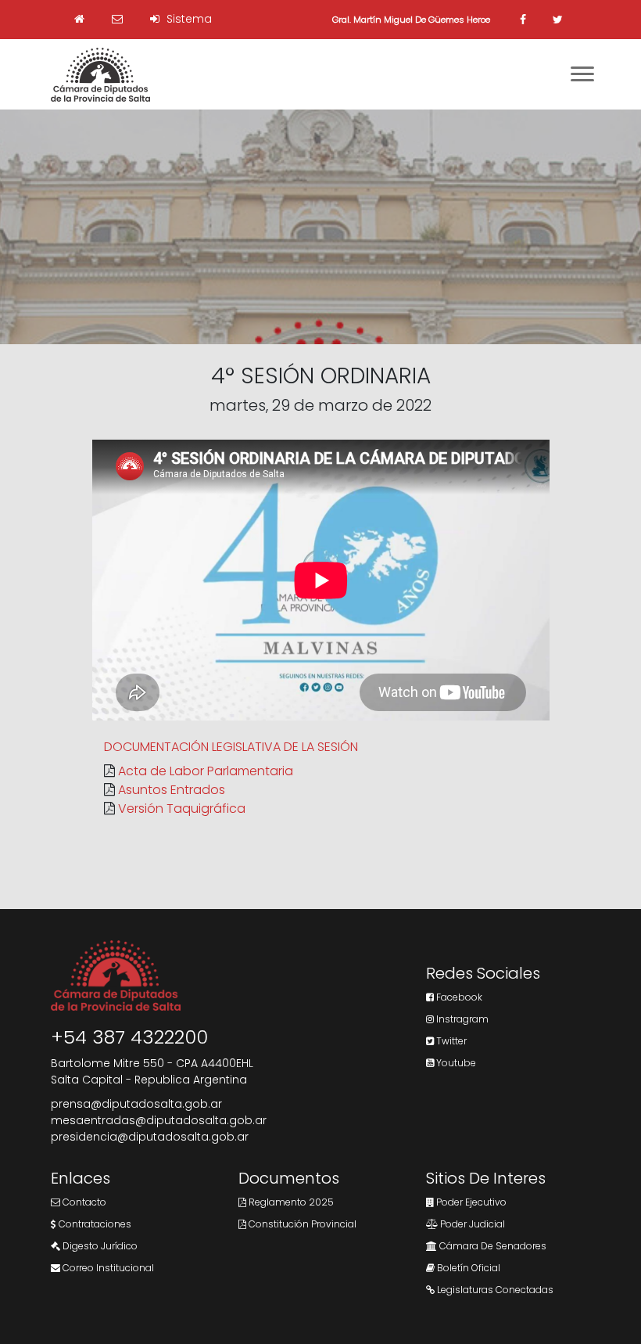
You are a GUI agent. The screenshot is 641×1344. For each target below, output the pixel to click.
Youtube (455, 1062)
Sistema (187, 19)
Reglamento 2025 (290, 1202)
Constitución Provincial (301, 1224)
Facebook (458, 997)
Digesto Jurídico (99, 1245)
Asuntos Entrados (171, 790)
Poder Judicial (471, 1224)
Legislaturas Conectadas (494, 1289)
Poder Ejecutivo (470, 1202)
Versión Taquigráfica (181, 809)
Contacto (83, 1202)
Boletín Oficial (467, 1267)
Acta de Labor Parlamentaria (205, 771)
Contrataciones (93, 1224)
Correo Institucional (107, 1267)
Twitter (450, 1041)
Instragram (461, 1019)
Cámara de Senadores (491, 1245)
